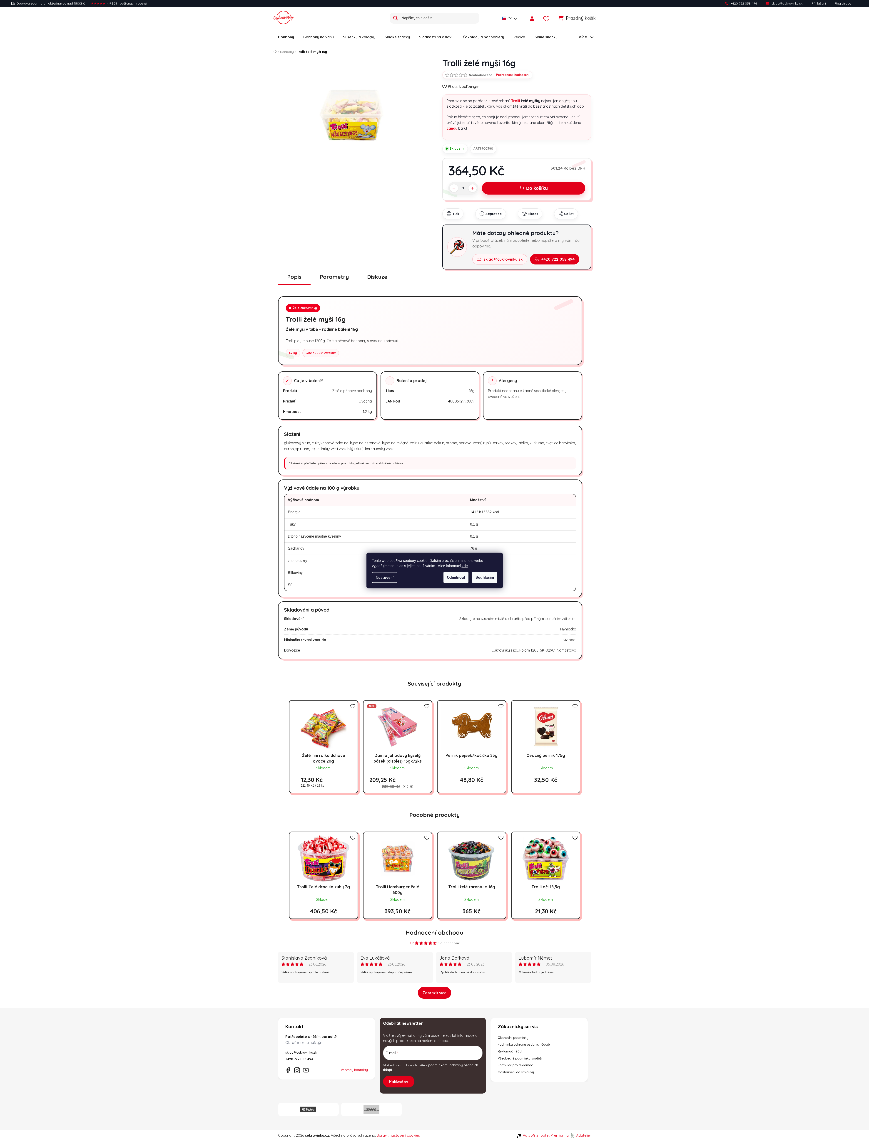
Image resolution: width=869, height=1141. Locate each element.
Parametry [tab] (334, 276)
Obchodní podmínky (513, 1038)
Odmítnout (456, 577)
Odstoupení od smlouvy (516, 1072)
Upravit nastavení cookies (398, 1135)
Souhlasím (485, 577)
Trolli (515, 101)
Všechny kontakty (354, 1070)
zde (465, 565)
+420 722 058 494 (744, 3)
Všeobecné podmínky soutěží (520, 1058)
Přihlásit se (398, 1081)
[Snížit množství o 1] (454, 188)
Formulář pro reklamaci (515, 1065)
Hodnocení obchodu (434, 932)
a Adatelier (578, 1135)
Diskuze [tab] (377, 276)
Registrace (843, 3)
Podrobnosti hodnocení (512, 75)
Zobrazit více (434, 992)
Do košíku (537, 188)
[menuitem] (286, 37)
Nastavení (384, 577)
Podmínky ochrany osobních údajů (524, 1044)
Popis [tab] (294, 276)
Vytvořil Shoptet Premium (544, 1135)
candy (452, 128)
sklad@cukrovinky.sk (787, 3)
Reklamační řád (510, 1051)
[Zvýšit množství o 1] (472, 188)
